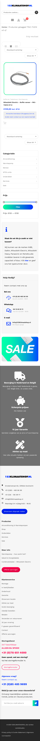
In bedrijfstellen (8, 587)
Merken (6, 168)
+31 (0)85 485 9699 (14, 684)
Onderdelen (7, 177)
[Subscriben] (35, 703)
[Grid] (5, 46)
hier (27, 260)
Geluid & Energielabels (10, 558)
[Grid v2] (11, 46)
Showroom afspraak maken (14, 511)
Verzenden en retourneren (12, 618)
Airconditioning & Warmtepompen (15, 525)
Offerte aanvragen (11, 570)
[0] (26, 20)
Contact (5, 630)
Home (4, 27)
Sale (4, 185)
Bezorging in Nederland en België (20, 383)
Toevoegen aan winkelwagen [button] (4, 123)
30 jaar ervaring (8, 622)
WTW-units (7, 172)
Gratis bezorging (8, 607)
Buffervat (6, 99)
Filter (18, 207)
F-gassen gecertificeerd (11, 626)
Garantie (5, 595)
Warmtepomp (23, 99)
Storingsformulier (10, 667)
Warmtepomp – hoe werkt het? (14, 554)
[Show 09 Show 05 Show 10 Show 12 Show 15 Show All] (31, 55)
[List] (16, 46)
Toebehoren (14, 99)
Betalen (4, 615)
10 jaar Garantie (20, 429)
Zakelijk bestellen (8, 611)
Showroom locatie (8, 599)
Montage (5, 584)
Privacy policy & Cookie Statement (14, 732)
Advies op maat (20, 451)
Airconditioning (9, 159)
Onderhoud (6, 591)
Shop (4, 529)
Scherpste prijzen (20, 407)
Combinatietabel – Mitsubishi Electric (16, 562)
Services (6, 181)
